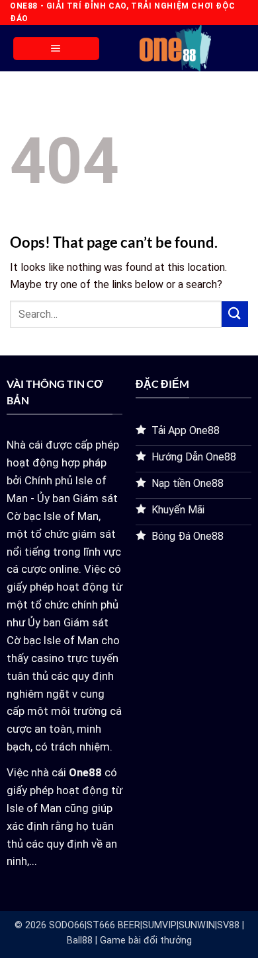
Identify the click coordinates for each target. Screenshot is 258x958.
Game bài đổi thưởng (146, 940)
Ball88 (80, 940)
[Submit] (235, 314)
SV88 (228, 925)
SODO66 (67, 925)
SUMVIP (159, 925)
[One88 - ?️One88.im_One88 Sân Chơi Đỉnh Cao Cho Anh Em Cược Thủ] (175, 48)
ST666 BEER (113, 925)
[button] (56, 49)
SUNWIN (197, 925)
